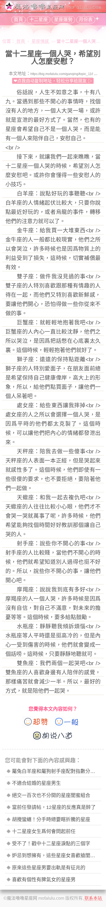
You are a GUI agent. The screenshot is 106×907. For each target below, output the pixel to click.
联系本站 (93, 898)
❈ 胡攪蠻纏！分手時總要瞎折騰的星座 (48, 819)
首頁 (18, 19)
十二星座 (38, 19)
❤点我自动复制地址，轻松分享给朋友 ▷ (53, 81)
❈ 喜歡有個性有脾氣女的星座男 (41, 879)
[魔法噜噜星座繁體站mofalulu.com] (53, 9)
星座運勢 (63, 19)
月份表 (86, 19)
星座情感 (40, 41)
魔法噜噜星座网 (22, 898)
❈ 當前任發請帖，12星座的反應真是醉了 (51, 807)
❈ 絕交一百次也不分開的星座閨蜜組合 (48, 795)
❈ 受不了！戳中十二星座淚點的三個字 (48, 843)
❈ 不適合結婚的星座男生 (34, 783)
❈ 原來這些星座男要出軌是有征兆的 (46, 867)
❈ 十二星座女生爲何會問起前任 (41, 831)
